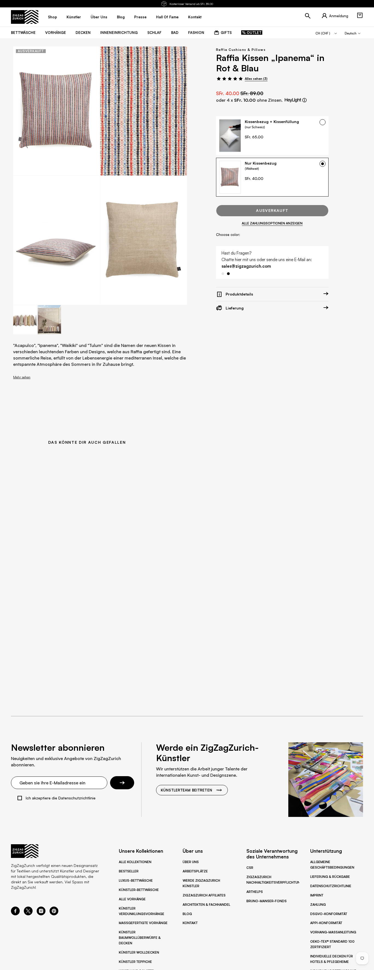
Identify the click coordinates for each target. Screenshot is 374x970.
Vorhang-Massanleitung (333, 932)
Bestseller (129, 871)
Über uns (191, 862)
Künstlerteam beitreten (186, 790)
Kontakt (190, 923)
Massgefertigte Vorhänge (143, 923)
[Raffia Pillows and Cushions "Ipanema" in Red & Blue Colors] (56, 111)
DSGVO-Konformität (328, 914)
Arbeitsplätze (195, 871)
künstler (74, 17)
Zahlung (318, 904)
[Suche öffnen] (307, 16)
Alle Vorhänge (132, 899)
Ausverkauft (272, 210)
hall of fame (167, 17)
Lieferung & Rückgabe (330, 877)
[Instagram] (41, 913)
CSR (249, 868)
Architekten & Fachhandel (206, 904)
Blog (187, 914)
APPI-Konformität (326, 923)
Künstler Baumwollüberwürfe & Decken (140, 937)
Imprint (316, 895)
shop (52, 17)
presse (140, 17)
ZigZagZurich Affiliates (204, 895)
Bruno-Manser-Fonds (266, 901)
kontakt (195, 17)
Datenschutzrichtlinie (330, 886)
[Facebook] (15, 913)
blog (121, 17)
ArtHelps (254, 892)
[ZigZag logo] (24, 17)
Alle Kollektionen (135, 862)
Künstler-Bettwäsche (139, 890)
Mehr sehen (21, 377)
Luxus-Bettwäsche (136, 880)
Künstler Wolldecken (139, 952)
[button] (359, 15)
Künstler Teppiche (135, 962)
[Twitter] (28, 913)
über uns (99, 17)
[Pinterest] (54, 913)
